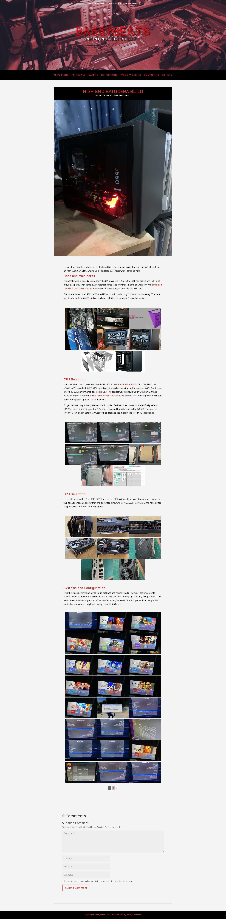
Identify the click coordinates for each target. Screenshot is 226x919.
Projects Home (97, 3)
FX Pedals (79, 75)
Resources (115, 3)
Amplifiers (61, 75)
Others (167, 75)
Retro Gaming (125, 95)
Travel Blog (130, 3)
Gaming (93, 75)
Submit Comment (76, 888)
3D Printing (109, 75)
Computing (151, 75)
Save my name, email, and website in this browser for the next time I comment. (99, 881)
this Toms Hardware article (106, 395)
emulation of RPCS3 (127, 384)
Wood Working (131, 75)
